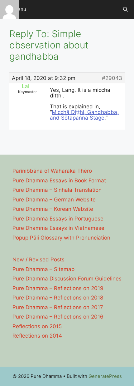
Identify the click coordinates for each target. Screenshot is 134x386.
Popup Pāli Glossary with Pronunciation (61, 238)
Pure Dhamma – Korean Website (52, 209)
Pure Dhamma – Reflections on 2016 (57, 317)
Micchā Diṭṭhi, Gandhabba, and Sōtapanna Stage (84, 115)
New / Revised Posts (38, 259)
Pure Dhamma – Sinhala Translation (57, 190)
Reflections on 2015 (37, 326)
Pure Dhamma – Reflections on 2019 (57, 288)
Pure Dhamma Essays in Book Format (59, 180)
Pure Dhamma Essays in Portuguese (57, 218)
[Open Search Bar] (125, 9)
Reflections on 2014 (37, 336)
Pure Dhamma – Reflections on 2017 (57, 307)
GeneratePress (105, 376)
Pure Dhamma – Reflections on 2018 (57, 297)
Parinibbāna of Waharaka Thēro (52, 171)
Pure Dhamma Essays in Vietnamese (58, 228)
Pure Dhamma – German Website (54, 199)
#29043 (112, 78)
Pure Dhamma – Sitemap (43, 269)
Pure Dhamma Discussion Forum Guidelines (67, 278)
